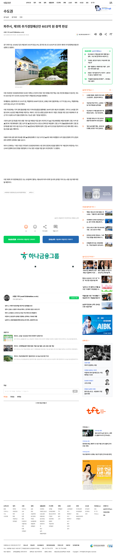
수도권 (81, 3)
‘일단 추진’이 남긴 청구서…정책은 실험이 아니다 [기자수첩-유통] (103, 435)
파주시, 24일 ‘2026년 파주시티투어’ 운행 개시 (28, 336)
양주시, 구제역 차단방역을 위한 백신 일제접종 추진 (18, 306)
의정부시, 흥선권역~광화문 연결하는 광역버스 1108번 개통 (21, 316)
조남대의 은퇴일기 (88, 381)
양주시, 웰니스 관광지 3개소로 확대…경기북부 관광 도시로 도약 (22, 309)
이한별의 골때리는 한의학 (90, 370)
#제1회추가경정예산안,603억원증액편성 (15, 192)
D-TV (92, 3)
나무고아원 (87, 383)
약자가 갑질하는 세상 (90, 365)
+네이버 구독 (74, 298)
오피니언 (28, 3)
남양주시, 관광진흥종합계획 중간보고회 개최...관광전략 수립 (21, 320)
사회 (40, 3)
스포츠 (70, 3)
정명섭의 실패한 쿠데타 (90, 389)
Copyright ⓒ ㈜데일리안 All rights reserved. (84, 552)
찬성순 (12, 396)
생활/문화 (51, 3)
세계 (76, 3)
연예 (64, 3)
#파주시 (31, 192)
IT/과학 (59, 3)
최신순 (6, 396)
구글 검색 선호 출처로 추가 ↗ (84, 34)
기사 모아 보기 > (18, 299)
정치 (35, 3)
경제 (45, 3)
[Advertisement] (41, 374)
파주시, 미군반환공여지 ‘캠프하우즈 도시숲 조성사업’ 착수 (31, 356)
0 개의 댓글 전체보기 (41, 403)
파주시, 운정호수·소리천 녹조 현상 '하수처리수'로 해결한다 (21, 313)
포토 (87, 3)
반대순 (19, 396)
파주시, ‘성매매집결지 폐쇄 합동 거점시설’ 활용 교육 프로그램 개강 (34, 346)
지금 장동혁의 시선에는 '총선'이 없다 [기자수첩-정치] (97, 454)
